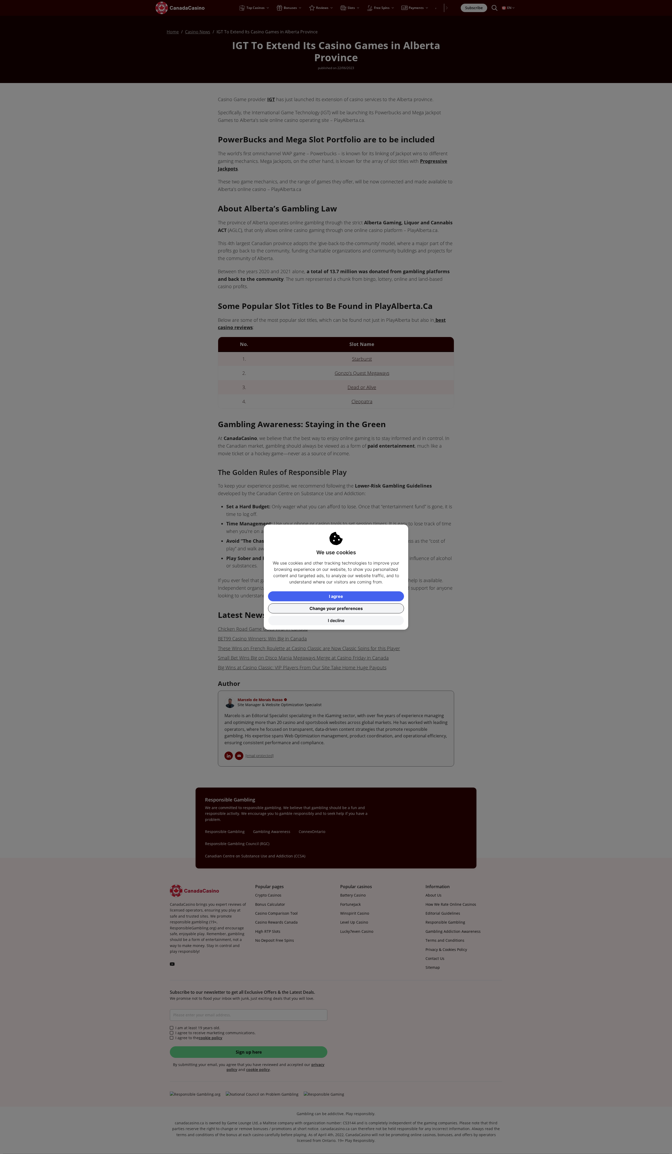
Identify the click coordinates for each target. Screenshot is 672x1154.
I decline (336, 620)
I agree (336, 596)
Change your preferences (336, 608)
